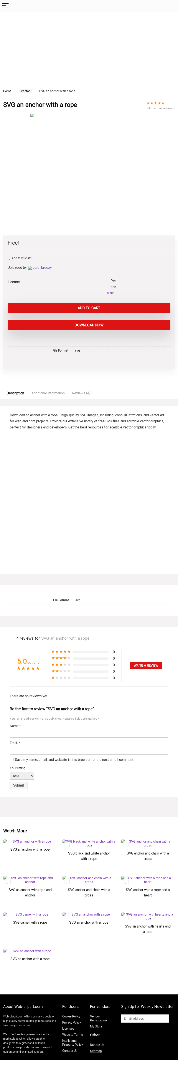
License (14, 282)
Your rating (17, 768)
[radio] (113, 281)
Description (15, 393)
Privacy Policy (71, 1022)
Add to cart (89, 308)
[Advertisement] (39, 45)
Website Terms (72, 1034)
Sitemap (96, 1051)
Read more (30, 863)
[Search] (171, 6)
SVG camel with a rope (30, 922)
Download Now (89, 325)
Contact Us (69, 1050)
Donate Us (97, 1045)
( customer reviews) (160, 108)
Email (15, 743)
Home (7, 91)
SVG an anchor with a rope (30, 849)
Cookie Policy (71, 1016)
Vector (25, 91)
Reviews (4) (81, 393)
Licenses (68, 1028)
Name (15, 726)
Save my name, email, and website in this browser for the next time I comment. (74, 760)
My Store (96, 1026)
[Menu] (5, 6)
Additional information (48, 393)
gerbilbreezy (42, 268)
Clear (110, 293)
